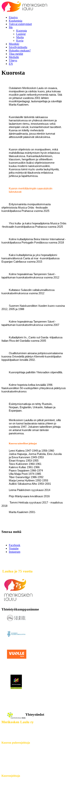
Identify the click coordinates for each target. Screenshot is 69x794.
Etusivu (13, 17)
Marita (20, 37)
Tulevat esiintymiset (20, 24)
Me (11, 27)
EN (11, 63)
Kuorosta (21, 30)
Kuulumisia (15, 20)
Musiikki (14, 43)
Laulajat (21, 33)
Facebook (14, 545)
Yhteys (13, 60)
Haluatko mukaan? (20, 50)
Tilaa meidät (16, 53)
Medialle (14, 57)
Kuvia (19, 40)
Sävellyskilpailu (18, 47)
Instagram (14, 551)
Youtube (14, 548)
